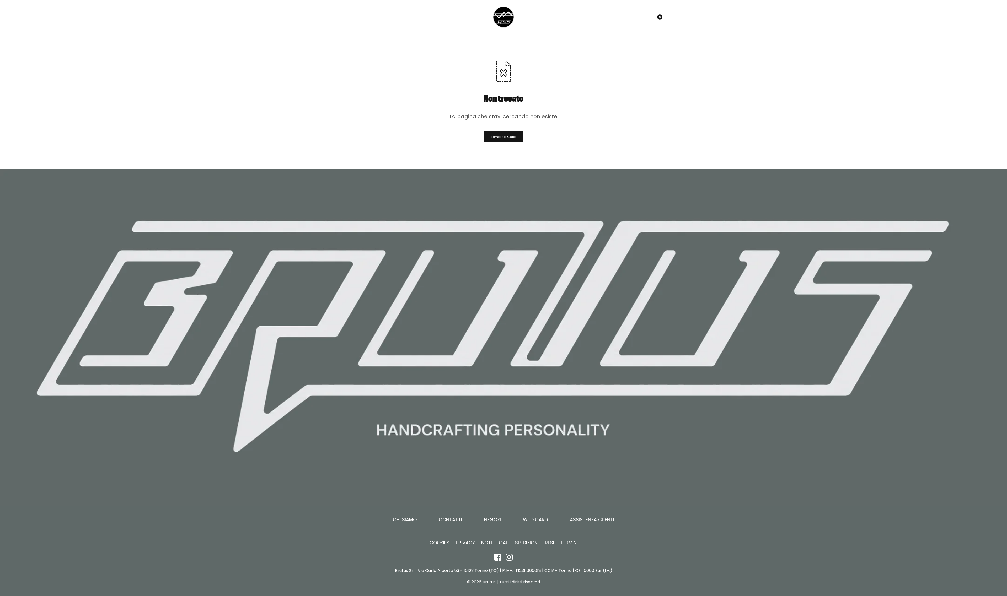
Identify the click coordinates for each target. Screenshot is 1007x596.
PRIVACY (465, 543)
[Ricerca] (643, 17)
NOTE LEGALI (495, 543)
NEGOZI (492, 519)
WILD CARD (535, 519)
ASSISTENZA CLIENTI (592, 519)
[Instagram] (509, 556)
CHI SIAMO (405, 519)
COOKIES (439, 543)
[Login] (634, 17)
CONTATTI (450, 519)
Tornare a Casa (503, 136)
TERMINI (569, 543)
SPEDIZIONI (527, 543)
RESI (549, 543)
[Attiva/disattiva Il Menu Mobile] (333, 17)
